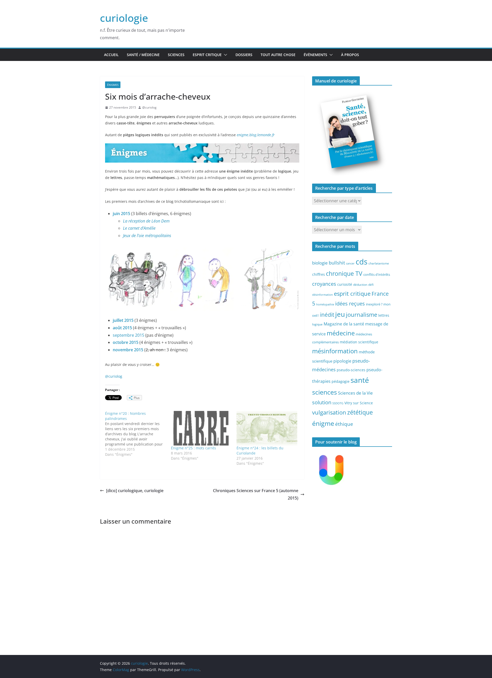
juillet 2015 (123, 320)
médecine (341, 333)
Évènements (315, 54)
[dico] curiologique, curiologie (134, 490)
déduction (360, 284)
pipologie (342, 361)
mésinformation (335, 351)
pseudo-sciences (351, 369)
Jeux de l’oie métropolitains (147, 235)
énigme (323, 423)
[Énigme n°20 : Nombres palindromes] (138, 434)
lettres (383, 315)
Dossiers (243, 54)
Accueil (111, 54)
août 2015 (122, 328)
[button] (224, 54)
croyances (324, 283)
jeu (340, 314)
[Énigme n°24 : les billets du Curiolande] (267, 428)
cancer (350, 263)
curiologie (124, 18)
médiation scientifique (359, 342)
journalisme (361, 314)
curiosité (344, 284)
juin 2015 (121, 213)
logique (317, 324)
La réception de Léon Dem (146, 221)
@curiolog (149, 107)
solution (321, 402)
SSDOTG (337, 403)
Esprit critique (207, 54)
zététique (360, 412)
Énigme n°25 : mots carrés (193, 448)
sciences (324, 392)
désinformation (322, 294)
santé (360, 380)
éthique (344, 424)
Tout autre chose (278, 54)
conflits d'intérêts (376, 274)
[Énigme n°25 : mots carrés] (201, 428)
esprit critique (352, 294)
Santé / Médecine (143, 54)
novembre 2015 (128, 350)
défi (371, 284)
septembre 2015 (128, 335)
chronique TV (344, 274)
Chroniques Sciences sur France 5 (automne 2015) (255, 494)
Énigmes (112, 85)
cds (361, 262)
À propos (350, 54)
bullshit (337, 263)
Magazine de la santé (344, 324)
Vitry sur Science (358, 402)
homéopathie (325, 304)
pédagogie (341, 381)
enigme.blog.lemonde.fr (256, 134)
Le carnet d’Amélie (139, 228)
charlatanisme (378, 263)
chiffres (318, 274)
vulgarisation (329, 412)
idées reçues (350, 303)
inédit (327, 314)
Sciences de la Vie (355, 393)
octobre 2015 (125, 342)
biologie (320, 263)
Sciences (176, 54)
